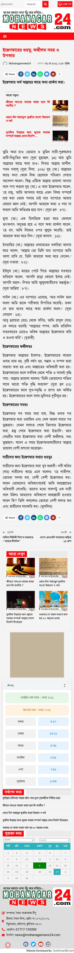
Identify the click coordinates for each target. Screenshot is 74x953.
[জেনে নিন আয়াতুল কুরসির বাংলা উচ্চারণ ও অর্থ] (60, 121)
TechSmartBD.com (63, 950)
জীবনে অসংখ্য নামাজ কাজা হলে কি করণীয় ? (24, 805)
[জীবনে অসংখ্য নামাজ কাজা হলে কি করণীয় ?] (60, 106)
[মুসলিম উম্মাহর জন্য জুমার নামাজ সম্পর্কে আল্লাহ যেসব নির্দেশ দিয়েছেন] (60, 136)
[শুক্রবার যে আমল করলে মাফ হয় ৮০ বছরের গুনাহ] (53, 601)
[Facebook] (26, 944)
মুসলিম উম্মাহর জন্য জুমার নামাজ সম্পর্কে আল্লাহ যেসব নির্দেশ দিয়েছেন (35, 820)
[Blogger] (48, 944)
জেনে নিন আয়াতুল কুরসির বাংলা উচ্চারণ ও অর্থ (24, 812)
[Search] (45, 4)
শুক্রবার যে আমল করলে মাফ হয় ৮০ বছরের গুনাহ (25, 827)
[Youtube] (40, 944)
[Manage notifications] (8, 945)
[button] (5, 36)
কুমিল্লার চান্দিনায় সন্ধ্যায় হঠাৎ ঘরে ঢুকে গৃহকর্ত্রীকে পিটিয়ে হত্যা (31, 798)
